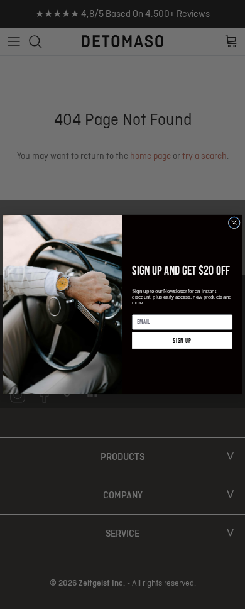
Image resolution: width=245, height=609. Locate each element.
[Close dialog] (234, 222)
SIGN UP (182, 340)
